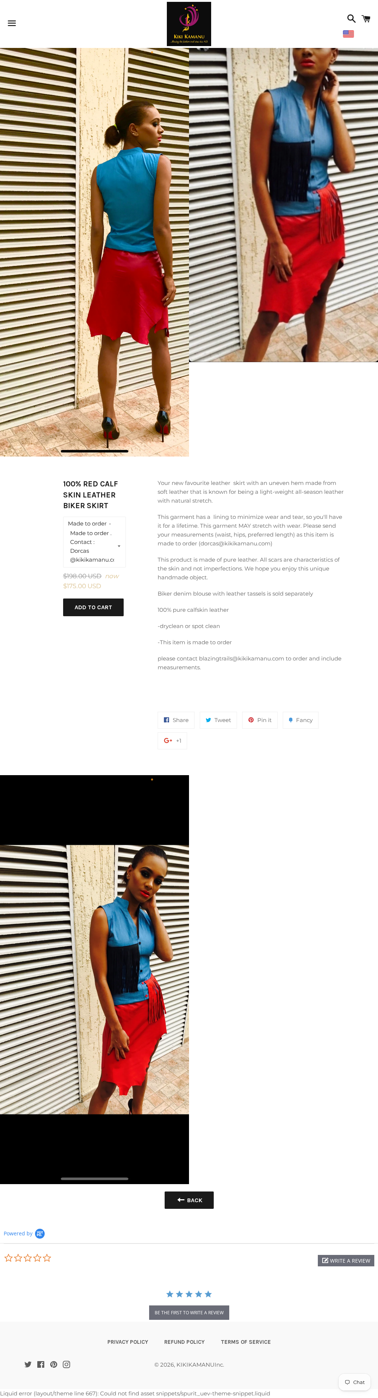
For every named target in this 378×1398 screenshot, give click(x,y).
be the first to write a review (189, 1312)
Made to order (87, 523)
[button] (346, 1260)
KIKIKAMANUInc (199, 1364)
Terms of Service (246, 1342)
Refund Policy (184, 1342)
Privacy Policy (127, 1342)
